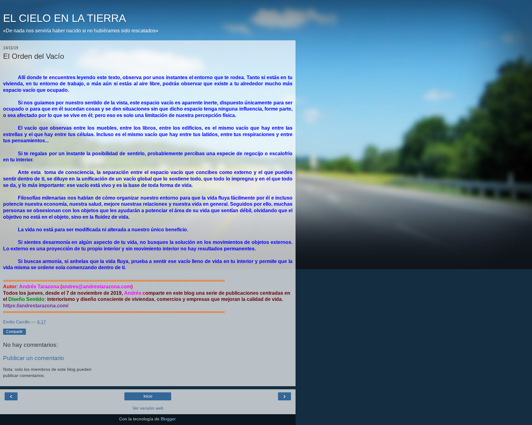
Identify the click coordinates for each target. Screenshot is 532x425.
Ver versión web (147, 408)
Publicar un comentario (33, 358)
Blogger (168, 418)
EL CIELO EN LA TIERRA (64, 18)
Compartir (14, 332)
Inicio (147, 396)
